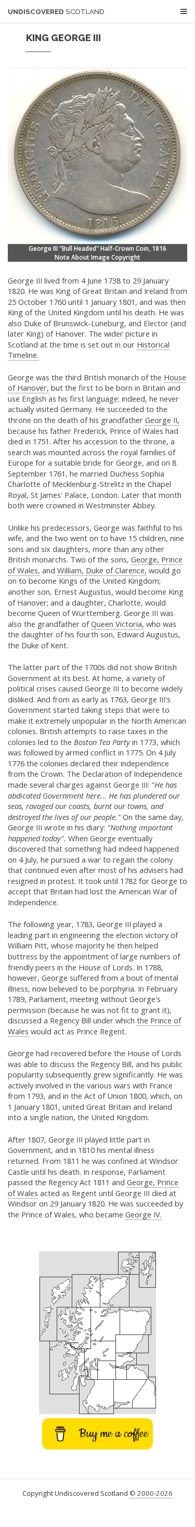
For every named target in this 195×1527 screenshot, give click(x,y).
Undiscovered (56, 12)
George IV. (143, 1214)
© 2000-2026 (151, 1493)
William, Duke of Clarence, (102, 570)
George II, (162, 420)
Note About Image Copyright (97, 257)
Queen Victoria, (117, 624)
